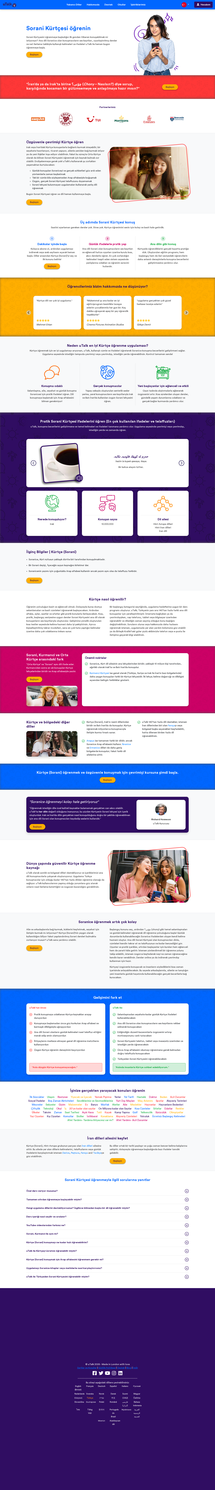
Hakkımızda (93, 5)
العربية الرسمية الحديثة (137, 1413)
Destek (108, 5)
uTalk (91, 1364)
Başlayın (34, 54)
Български (91, 1402)
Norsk (101, 1394)
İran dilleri (87, 1146)
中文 (113, 1398)
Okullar (122, 5)
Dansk (113, 1394)
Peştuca (75, 1153)
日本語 (125, 1398)
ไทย (78, 1410)
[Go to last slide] (28, 312)
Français (90, 1386)
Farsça (171, 725)
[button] (60, 463)
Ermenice (95, 748)
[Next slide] (186, 312)
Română (113, 1402)
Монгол (101, 1421)
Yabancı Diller (74, 5)
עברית (101, 1398)
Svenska (90, 1394)
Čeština (136, 1398)
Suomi (125, 1394)
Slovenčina (79, 1402)
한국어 (101, 1410)
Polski (101, 1402)
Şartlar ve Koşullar (87, 1368)
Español (113, 1386)
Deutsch (101, 1386)
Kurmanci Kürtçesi (99, 673)
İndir (135, 1368)
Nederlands (79, 1394)
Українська (126, 1410)
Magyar (137, 1394)
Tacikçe (97, 1153)
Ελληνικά (78, 1398)
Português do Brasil (114, 1413)
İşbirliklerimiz (138, 5)
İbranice (126, 744)
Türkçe (90, 1398)
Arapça (90, 741)
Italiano (125, 1386)
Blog (129, 1368)
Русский (137, 1386)
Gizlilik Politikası (107, 1368)
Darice (65, 1153)
